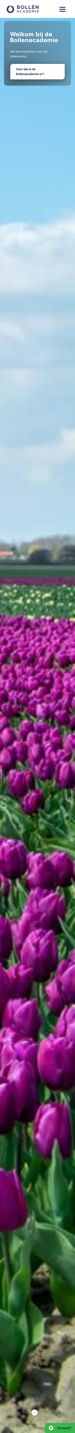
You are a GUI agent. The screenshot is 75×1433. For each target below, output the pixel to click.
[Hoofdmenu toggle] (62, 9)
